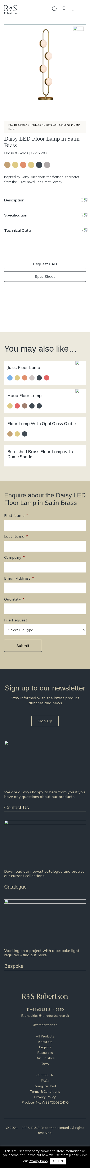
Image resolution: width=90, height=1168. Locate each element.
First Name (16, 515)
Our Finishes (45, 1058)
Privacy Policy (45, 1097)
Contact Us (45, 1075)
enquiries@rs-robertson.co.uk (47, 1015)
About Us (45, 1042)
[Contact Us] (45, 776)
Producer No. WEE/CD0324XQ (45, 1102)
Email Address (19, 578)
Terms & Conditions (45, 1091)
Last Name (16, 536)
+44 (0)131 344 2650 (47, 1009)
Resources (45, 1052)
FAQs (45, 1080)
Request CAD (45, 263)
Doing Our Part (45, 1086)
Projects (45, 1047)
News (45, 1063)
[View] (45, 855)
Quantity (14, 599)
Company (14, 557)
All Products (45, 1036)
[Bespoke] (45, 934)
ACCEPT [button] (58, 1161)
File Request (15, 620)
